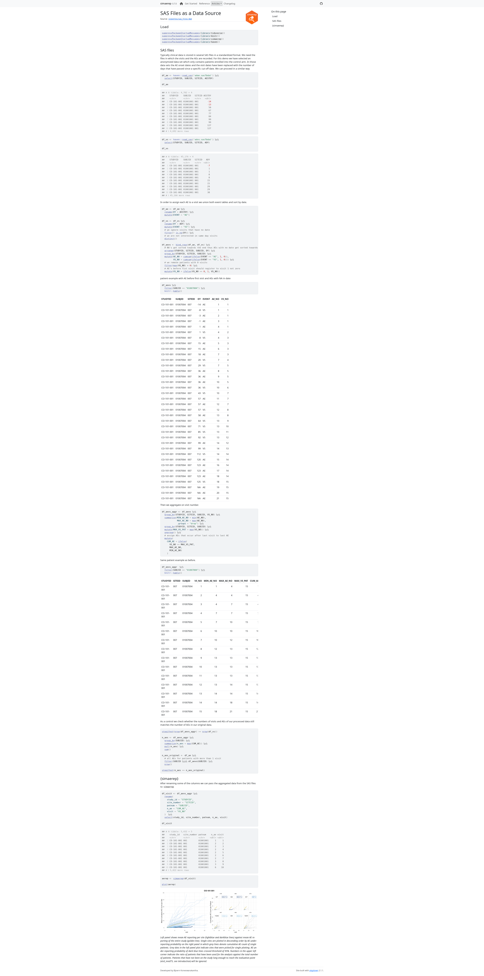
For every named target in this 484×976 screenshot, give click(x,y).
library (205, 33)
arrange (168, 250)
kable (176, 291)
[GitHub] (321, 3)
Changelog (229, 3)
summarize (170, 743)
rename (168, 212)
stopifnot (167, 731)
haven (214, 42)
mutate (168, 215)
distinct (169, 239)
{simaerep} (278, 25)
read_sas (187, 75)
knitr (214, 36)
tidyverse (216, 33)
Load (274, 16)
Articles (216, 3)
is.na (179, 233)
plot (164, 884)
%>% (217, 75)
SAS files (276, 20)
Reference (204, 3)
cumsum (187, 256)
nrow (177, 731)
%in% (184, 761)
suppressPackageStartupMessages (181, 33)
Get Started (191, 3)
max (175, 265)
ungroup (168, 532)
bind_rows (181, 245)
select (168, 78)
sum (166, 749)
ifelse (196, 256)
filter (168, 233)
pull (167, 746)
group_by (169, 253)
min (194, 517)
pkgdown (313, 970)
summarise (170, 517)
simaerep (165, 3)
